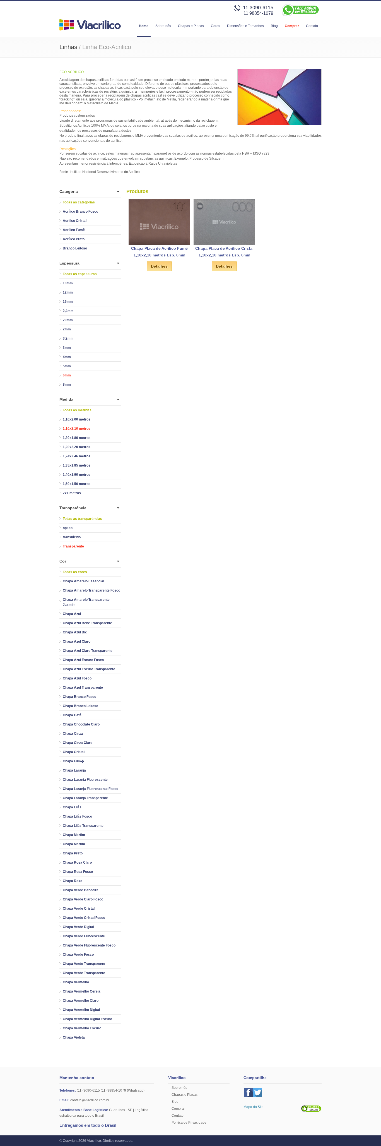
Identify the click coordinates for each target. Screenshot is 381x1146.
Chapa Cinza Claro (77, 743)
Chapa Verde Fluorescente (84, 936)
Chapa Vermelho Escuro (82, 1028)
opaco (68, 528)
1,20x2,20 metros (76, 447)
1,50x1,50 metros (76, 484)
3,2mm (68, 338)
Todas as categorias (79, 202)
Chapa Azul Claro (76, 641)
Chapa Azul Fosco (77, 678)
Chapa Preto (73, 853)
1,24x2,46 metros (76, 456)
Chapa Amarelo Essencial (83, 581)
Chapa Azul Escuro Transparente (89, 669)
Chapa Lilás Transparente (83, 826)
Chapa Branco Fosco (79, 697)
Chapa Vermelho (76, 982)
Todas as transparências (82, 519)
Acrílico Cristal (74, 221)
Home (143, 26)
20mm (68, 320)
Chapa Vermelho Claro (80, 1001)
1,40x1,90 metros (76, 475)
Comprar (292, 26)
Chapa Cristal (74, 752)
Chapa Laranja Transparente (85, 798)
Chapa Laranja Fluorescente (85, 780)
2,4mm (68, 311)
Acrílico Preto (74, 239)
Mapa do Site (253, 1107)
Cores (215, 26)
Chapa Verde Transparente (84, 964)
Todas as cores (75, 572)
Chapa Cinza (73, 734)
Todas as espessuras (80, 274)
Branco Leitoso (75, 248)
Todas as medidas (77, 410)
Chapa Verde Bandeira (80, 890)
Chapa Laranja (74, 770)
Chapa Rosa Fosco (78, 872)
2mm (67, 329)
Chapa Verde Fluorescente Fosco (89, 945)
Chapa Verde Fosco (78, 955)
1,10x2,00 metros (76, 419)
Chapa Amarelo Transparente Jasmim (86, 602)
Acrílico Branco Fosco (80, 211)
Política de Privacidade (189, 1123)
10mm (68, 283)
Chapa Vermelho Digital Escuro (87, 1019)
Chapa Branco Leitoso (80, 706)
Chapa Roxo (72, 881)
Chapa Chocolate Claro (81, 724)
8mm (67, 384)
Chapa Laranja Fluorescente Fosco (90, 789)
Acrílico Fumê (74, 230)
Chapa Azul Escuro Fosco (83, 660)
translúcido (72, 537)
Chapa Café (72, 715)
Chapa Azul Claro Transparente (87, 651)
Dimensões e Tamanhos (245, 26)
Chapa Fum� (73, 761)
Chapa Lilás (72, 807)
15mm (68, 302)
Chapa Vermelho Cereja (81, 991)
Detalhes (159, 266)
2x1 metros (72, 493)
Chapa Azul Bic (75, 632)
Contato (312, 26)
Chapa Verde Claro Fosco (83, 899)
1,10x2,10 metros (76, 429)
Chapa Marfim (74, 835)
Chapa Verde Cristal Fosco (84, 918)
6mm (67, 375)
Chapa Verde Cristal (79, 908)
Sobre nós (163, 26)
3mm (67, 348)
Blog (274, 26)
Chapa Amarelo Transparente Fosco (91, 590)
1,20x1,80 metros (76, 438)
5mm (67, 366)
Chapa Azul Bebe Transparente (87, 623)
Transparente (73, 546)
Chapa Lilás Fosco (77, 816)
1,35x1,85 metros (76, 465)
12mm (68, 292)
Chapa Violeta (74, 1037)
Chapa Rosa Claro (77, 862)
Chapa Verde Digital (78, 927)
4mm (67, 357)
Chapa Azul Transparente (83, 687)
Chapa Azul (72, 614)
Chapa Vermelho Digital (81, 1010)
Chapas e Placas (191, 26)
